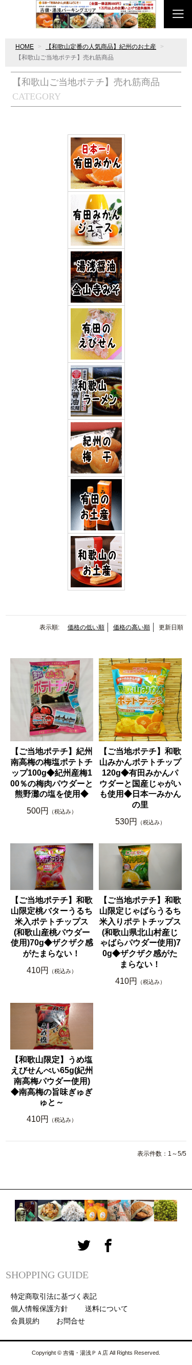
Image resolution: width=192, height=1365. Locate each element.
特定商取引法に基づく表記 (54, 1296)
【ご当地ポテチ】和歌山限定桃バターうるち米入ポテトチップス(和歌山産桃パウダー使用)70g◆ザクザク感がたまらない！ (52, 927)
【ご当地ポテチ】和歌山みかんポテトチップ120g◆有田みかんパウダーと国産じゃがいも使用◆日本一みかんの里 (140, 778)
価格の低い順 (86, 627)
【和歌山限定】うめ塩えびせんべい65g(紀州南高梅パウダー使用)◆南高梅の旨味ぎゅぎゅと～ (52, 1080)
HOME (24, 46)
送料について (106, 1308)
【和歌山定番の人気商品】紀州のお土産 (101, 46)
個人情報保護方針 (39, 1308)
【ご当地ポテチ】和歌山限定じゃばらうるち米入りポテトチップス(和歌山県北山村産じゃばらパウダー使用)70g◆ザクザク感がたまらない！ (140, 932)
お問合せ (70, 1320)
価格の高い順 (131, 627)
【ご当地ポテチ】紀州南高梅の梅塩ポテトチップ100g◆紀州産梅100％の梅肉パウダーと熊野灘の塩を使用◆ (51, 772)
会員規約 (25, 1320)
